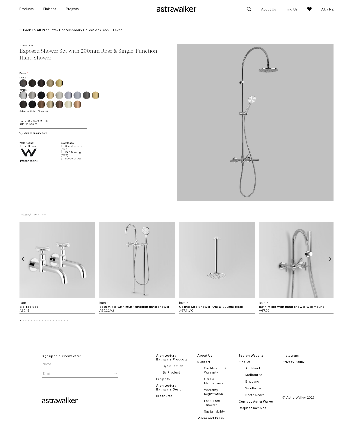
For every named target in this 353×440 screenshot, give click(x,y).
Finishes (49, 9)
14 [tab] (56, 321)
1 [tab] (20, 321)
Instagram (290, 355)
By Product (171, 372)
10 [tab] (45, 321)
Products (26, 9)
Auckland (252, 368)
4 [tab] (29, 321)
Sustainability (214, 411)
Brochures (164, 396)
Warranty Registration (213, 392)
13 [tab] (53, 321)
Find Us (291, 9)
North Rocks (255, 395)
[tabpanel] (57, 268)
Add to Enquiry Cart (35, 133)
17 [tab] (64, 321)
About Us (268, 9)
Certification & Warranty (215, 370)
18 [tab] (67, 321)
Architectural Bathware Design (169, 387)
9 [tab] (42, 321)
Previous (24, 259)
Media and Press (210, 418)
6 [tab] (34, 321)
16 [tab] (62, 321)
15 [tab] (59, 321)
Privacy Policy (293, 362)
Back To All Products (40, 30)
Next (328, 259)
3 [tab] (26, 321)
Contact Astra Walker (256, 401)
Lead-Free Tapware (212, 403)
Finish (23, 73)
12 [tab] (51, 321)
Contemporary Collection (79, 30)
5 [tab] (31, 321)
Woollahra (253, 388)
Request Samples (252, 408)
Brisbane (252, 381)
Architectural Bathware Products (172, 357)
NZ (331, 9)
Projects (72, 9)
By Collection (173, 366)
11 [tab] (48, 321)
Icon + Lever (112, 30)
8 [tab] (40, 321)
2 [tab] (23, 321)
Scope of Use (73, 158)
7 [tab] (37, 321)
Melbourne (253, 375)
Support (203, 362)
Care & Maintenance (214, 381)
